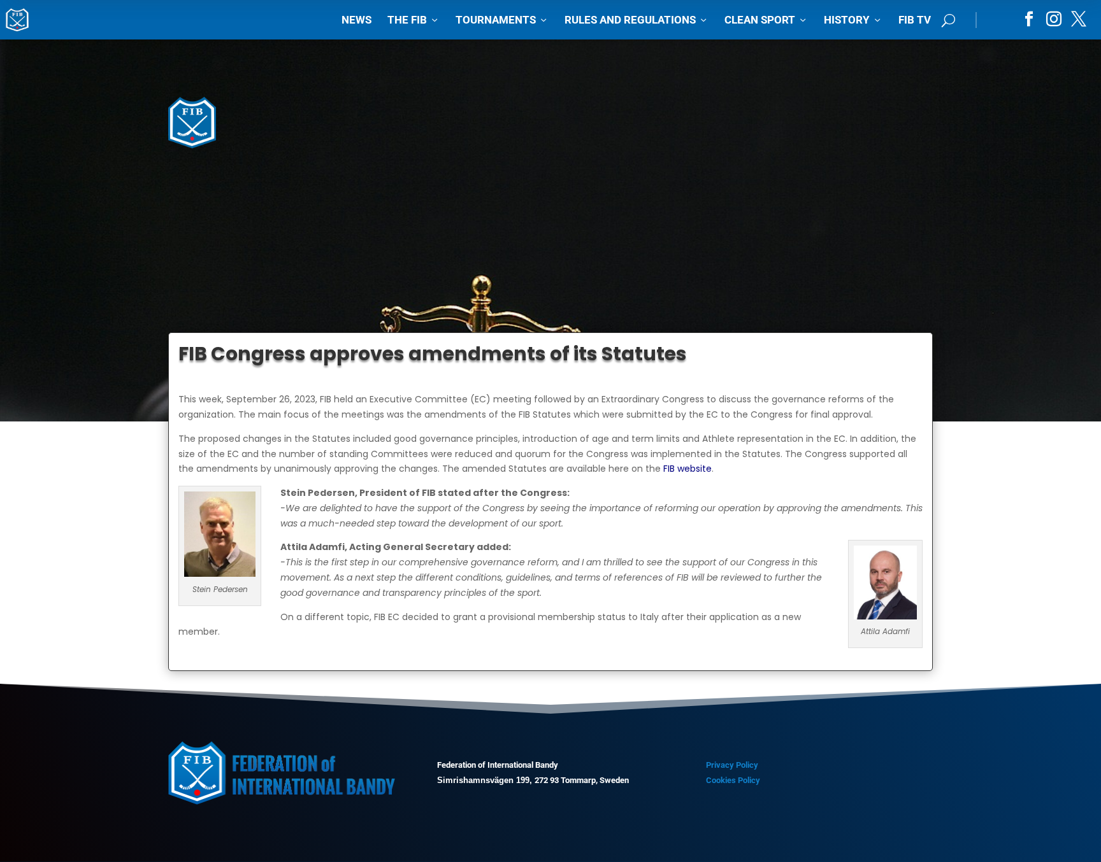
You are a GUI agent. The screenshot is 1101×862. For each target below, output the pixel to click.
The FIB (413, 19)
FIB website (687, 468)
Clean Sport (766, 19)
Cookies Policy (733, 780)
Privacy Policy (732, 765)
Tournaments (502, 19)
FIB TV (914, 19)
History (853, 19)
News (356, 19)
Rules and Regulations (637, 19)
